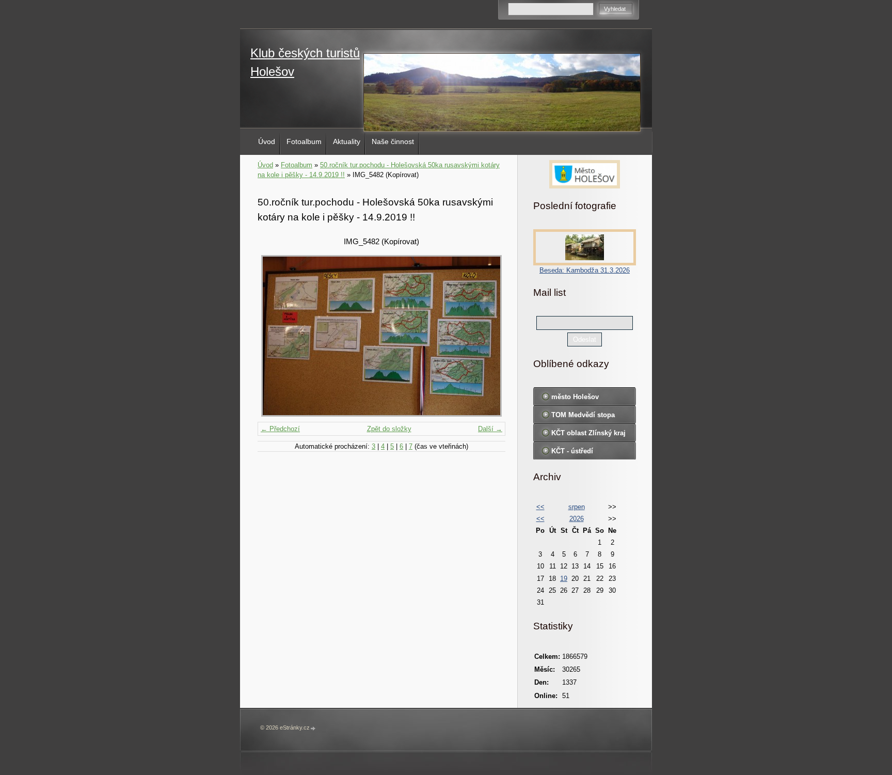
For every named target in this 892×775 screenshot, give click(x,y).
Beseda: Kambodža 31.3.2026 (584, 270)
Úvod (266, 141)
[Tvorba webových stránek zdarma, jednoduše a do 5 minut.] (313, 728)
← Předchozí (280, 429)
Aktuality (346, 141)
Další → (490, 429)
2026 (576, 519)
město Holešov (575, 397)
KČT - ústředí (572, 451)
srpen (576, 507)
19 (563, 578)
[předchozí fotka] (274, 336)
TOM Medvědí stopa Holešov (583, 417)
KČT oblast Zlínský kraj (588, 433)
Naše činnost (393, 141)
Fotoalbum (304, 141)
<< (540, 507)
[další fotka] (488, 336)
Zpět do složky (389, 429)
